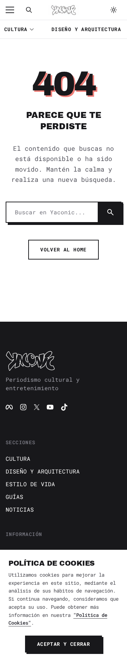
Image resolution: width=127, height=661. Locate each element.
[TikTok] (64, 407)
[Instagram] (23, 407)
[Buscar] (29, 10)
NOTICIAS (20, 509)
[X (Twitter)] (37, 407)
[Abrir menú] (13, 10)
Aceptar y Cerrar (63, 644)
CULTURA (16, 29)
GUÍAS (14, 496)
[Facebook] (9, 407)
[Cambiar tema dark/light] (113, 10)
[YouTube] (50, 407)
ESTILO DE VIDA (30, 484)
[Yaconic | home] (63, 360)
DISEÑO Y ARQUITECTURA (86, 29)
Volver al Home (63, 249)
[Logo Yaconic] (63, 10)
